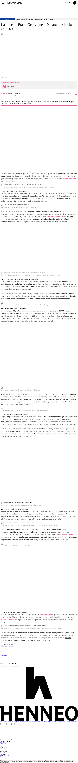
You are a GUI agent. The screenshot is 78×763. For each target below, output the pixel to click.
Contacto (53, 721)
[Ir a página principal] (14, 3)
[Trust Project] (6, 644)
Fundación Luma (70, 179)
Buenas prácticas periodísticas (69, 721)
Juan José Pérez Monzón (9, 96)
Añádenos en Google (62, 94)
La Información (3, 743)
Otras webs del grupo (5, 739)
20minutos (2, 742)
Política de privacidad (19, 721)
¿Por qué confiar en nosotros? (7, 646)
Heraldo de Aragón (4, 745)
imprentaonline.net (4, 758)
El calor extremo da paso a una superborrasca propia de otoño (34, 19)
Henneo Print (3, 756)
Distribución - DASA (4, 755)
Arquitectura (4, 655)
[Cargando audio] (4, 86)
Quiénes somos (58, 721)
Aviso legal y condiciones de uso (7, 721)
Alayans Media (3, 746)
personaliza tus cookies (38, 721)
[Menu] (3, 3)
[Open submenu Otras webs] (27, 740)
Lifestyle (4, 93)
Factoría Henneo (3, 749)
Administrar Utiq (47, 721)
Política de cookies (28, 721)
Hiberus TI (2, 752)
